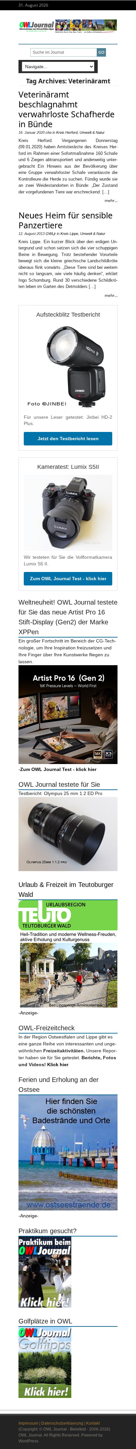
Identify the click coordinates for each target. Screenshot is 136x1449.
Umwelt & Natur (92, 132)
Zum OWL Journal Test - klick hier (68, 578)
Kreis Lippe (69, 234)
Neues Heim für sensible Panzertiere (65, 220)
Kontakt (93, 1423)
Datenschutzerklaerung (62, 1423)
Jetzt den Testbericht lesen (68, 438)
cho (48, 132)
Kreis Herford (67, 132)
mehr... (111, 200)
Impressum (28, 1423)
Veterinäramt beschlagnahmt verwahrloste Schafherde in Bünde (66, 109)
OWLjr (51, 234)
